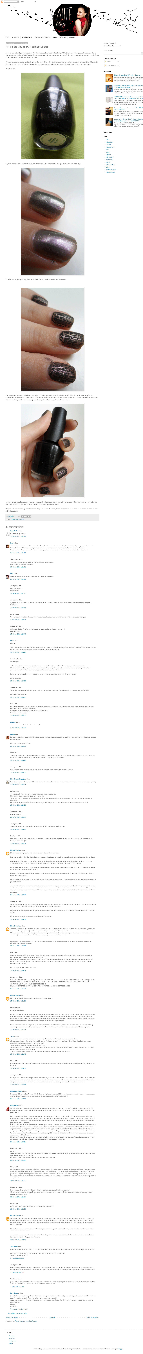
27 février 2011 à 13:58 (18, 681)
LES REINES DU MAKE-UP (42, 37)
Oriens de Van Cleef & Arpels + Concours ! (128, 75)
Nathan (12, 722)
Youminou (14, 1246)
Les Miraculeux (111, 169)
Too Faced (109, 159)
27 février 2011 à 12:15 (18, 579)
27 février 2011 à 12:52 (18, 607)
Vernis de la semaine (17, 519)
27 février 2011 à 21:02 (18, 989)
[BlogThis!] (24, 516)
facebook (12, 1336)
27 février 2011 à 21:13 (18, 1001)
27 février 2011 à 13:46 (18, 652)
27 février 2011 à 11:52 (18, 567)
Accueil (52, 1317)
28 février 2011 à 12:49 (18, 1240)
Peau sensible (110, 172)
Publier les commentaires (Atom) (26, 1321)
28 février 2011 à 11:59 (18, 1197)
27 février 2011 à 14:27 (18, 697)
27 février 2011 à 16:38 (18, 805)
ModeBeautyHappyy (17, 779)
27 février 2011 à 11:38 (18, 536)
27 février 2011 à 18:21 (18, 817)
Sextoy (108, 162)
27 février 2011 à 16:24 (18, 784)
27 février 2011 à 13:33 (18, 620)
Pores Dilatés (110, 164)
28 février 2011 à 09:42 (18, 1160)
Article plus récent (12, 1317)
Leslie (12, 734)
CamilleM (13, 531)
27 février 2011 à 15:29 (18, 728)
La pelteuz (14, 1293)
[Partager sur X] (26, 516)
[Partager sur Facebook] (28, 516)
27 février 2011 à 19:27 (18, 946)
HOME (7, 37)
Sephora (108, 154)
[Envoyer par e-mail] (22, 516)
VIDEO (55, 37)
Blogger (120, 1349)
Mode (107, 152)
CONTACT (72, 37)
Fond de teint (110, 147)
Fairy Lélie (14, 1105)
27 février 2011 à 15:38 (18, 746)
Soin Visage (109, 157)
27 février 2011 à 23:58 (18, 1084)
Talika (107, 167)
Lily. (11, 573)
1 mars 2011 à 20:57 (17, 1272)
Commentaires (111, 65)
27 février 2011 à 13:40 (18, 634)
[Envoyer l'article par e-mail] (18, 516)
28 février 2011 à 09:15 (18, 1142)
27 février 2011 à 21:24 (18, 1029)
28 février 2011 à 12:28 (18, 1209)
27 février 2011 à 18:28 (18, 843)
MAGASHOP (15, 37)
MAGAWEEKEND (27, 37)
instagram (12, 1341)
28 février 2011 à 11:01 (18, 1180)
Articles (108, 62)
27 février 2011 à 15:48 (18, 760)
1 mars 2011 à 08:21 (17, 1258)
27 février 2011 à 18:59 (18, 919)
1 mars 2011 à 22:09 (17, 1286)
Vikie (12, 1036)
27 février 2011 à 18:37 (18, 895)
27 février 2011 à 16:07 (18, 772)
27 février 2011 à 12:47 (18, 593)
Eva (11, 640)
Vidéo (107, 139)
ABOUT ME (63, 37)
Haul (107, 149)
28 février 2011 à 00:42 (18, 1099)
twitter (11, 1343)
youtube (12, 1338)
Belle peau (109, 142)
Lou (11, 543)
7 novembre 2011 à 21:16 (18, 1309)
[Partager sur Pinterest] (30, 516)
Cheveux (108, 144)
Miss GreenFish (16, 1091)
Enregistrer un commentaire (17, 1313)
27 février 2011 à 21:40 (18, 1054)
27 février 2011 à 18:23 (18, 829)
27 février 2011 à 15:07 (18, 715)
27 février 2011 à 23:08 (18, 1068)
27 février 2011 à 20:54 (18, 970)
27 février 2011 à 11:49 (18, 553)
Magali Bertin (15, 850)
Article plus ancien (92, 1317)
